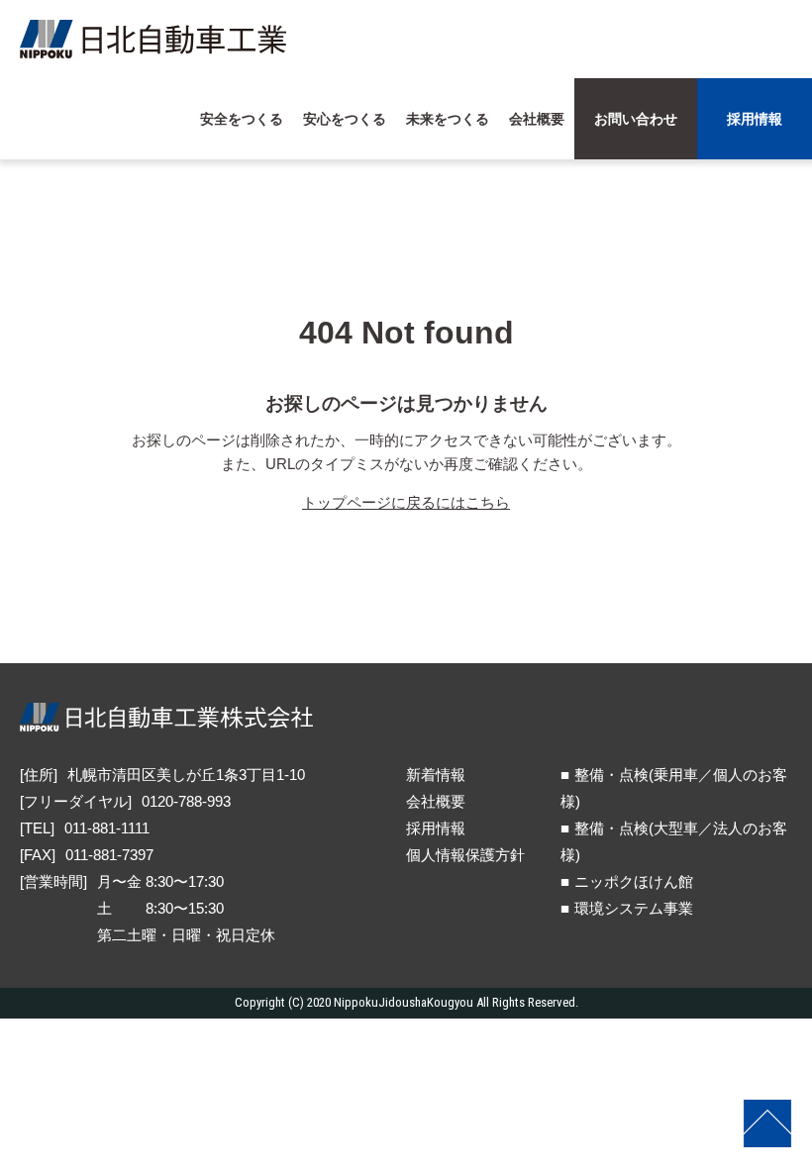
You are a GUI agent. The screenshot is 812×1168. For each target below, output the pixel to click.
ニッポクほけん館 (633, 881)
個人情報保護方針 (465, 854)
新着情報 (435, 774)
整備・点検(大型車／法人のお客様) (673, 841)
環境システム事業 (633, 908)
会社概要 (435, 801)
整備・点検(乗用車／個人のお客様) (673, 788)
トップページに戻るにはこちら (406, 502)
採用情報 (435, 828)
